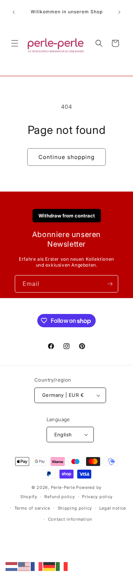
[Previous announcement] (14, 12)
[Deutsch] (49, 565)
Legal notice (112, 508)
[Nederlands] (12, 565)
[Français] (37, 565)
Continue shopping (66, 156)
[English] (24, 565)
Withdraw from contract (66, 216)
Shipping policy (75, 508)
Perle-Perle (63, 487)
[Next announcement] (119, 12)
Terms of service (32, 508)
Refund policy (59, 496)
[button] (15, 43)
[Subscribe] (110, 284)
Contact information (70, 519)
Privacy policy (97, 496)
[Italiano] (62, 565)
